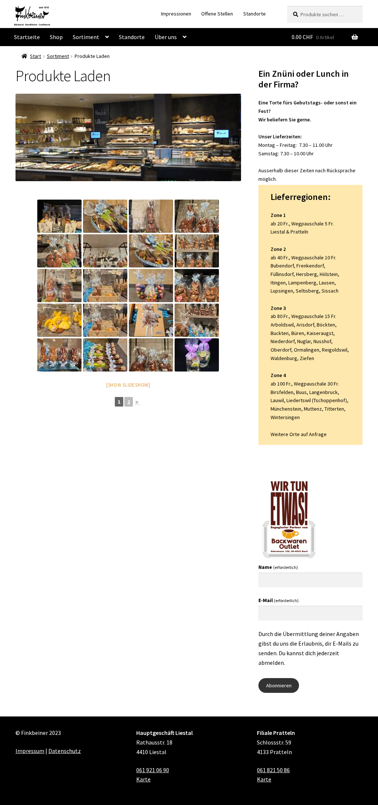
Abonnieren (279, 685)
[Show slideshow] (128, 385)
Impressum (30, 750)
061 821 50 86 (273, 770)
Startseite (27, 37)
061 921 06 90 (152, 770)
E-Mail (278, 600)
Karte (143, 779)
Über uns (166, 37)
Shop (56, 37)
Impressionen (176, 13)
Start (35, 56)
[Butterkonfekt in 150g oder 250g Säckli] (197, 355)
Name (278, 567)
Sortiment (86, 37)
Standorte (254, 13)
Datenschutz (64, 750)
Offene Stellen (217, 13)
